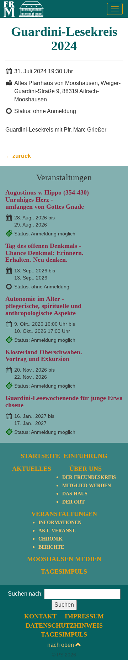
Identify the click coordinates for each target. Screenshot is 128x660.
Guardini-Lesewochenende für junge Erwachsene (64, 401)
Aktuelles (31, 468)
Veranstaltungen (64, 513)
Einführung (85, 455)
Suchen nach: (25, 594)
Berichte (51, 547)
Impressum (84, 616)
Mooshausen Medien (64, 559)
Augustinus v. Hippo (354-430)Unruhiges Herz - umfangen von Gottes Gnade (47, 199)
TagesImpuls (64, 571)
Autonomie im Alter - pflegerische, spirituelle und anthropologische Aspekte (43, 305)
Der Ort (73, 502)
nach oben (61, 645)
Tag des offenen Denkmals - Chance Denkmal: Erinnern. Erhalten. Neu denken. (44, 253)
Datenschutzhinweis (64, 625)
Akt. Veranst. (57, 530)
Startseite (40, 455)
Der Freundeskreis (89, 477)
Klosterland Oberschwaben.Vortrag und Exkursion (43, 355)
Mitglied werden (86, 485)
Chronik (50, 539)
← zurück (18, 156)
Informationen (59, 522)
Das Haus (74, 493)
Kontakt (40, 616)
